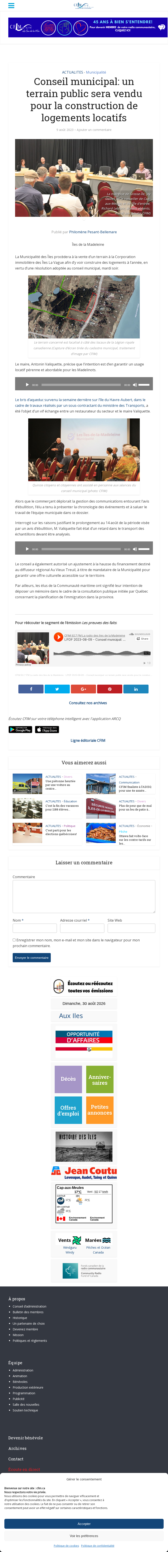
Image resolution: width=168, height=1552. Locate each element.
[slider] (144, 384)
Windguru (70, 1247)
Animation (20, 1376)
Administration (23, 1370)
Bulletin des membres (28, 1312)
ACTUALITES (72, 72)
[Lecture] (27, 385)
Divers (68, 777)
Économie (143, 826)
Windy (70, 1252)
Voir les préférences (84, 1536)
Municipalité (96, 72)
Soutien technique (25, 1410)
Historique (20, 1318)
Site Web (115, 920)
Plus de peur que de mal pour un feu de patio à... (135, 807)
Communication (129, 782)
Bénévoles (20, 1382)
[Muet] (135, 385)
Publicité (18, 1399)
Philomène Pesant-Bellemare (93, 232)
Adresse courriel (75, 920)
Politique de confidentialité (97, 1546)
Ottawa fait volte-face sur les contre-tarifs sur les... (135, 839)
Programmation (24, 1393)
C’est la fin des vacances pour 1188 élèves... (62, 807)
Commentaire (24, 876)
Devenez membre (25, 1329)
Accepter (84, 1524)
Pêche (123, 832)
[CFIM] (84, 5)
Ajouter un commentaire (94, 130)
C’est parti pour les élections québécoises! (61, 832)
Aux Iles (69, 1015)
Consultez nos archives (88, 702)
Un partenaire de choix (29, 1323)
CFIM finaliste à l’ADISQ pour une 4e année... (135, 788)
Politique (69, 826)
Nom (18, 920)
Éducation (70, 801)
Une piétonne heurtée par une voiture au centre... (60, 784)
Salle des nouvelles (26, 1404)
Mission (18, 1335)
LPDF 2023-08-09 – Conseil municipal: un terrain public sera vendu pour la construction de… (112, 675)
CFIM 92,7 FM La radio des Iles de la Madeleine (39, 675)
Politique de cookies (66, 1546)
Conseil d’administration (29, 1306)
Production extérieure (28, 1387)
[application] (84, 383)
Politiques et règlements (30, 1341)
